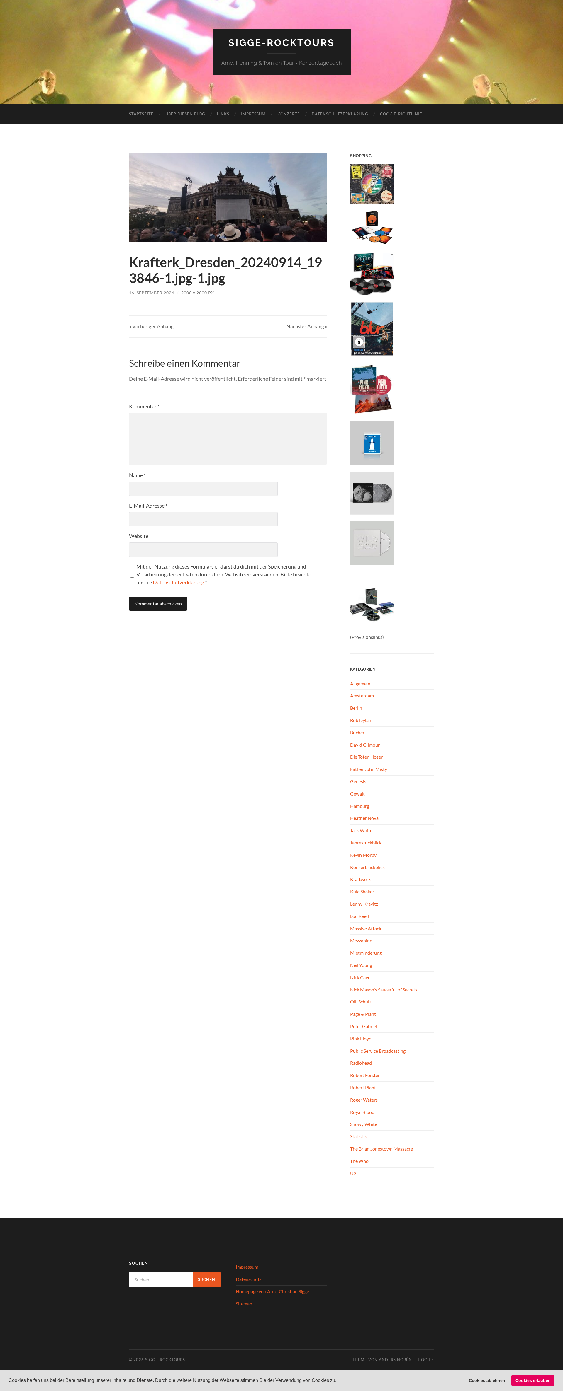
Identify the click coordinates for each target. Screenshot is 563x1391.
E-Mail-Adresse (148, 505)
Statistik (358, 1136)
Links (223, 114)
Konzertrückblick (367, 867)
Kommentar (144, 406)
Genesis (358, 781)
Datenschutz (249, 1279)
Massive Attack (365, 928)
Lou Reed (359, 916)
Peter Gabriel (363, 1026)
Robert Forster (365, 1075)
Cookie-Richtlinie (401, 114)
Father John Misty (368, 769)
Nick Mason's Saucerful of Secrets (383, 989)
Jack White (361, 830)
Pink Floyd (361, 1038)
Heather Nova (364, 818)
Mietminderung (366, 952)
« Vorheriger (151, 326)
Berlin (356, 708)
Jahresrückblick (365, 842)
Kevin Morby (363, 855)
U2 (353, 1173)
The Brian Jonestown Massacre (381, 1148)
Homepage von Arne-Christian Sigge (272, 1291)
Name (137, 475)
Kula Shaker (362, 891)
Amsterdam (362, 695)
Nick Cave (360, 977)
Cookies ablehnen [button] (487, 1380)
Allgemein (360, 683)
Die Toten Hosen (367, 756)
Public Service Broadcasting (378, 1051)
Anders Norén (395, 1359)
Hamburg (359, 806)
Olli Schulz (360, 1001)
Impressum (253, 114)
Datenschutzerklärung (340, 114)
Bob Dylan (360, 720)
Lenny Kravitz (364, 904)
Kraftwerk (360, 879)
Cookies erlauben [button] (533, 1380)
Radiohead (361, 1063)
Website (138, 536)
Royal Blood (362, 1112)
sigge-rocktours (281, 42)
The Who (359, 1161)
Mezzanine (361, 940)
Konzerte (288, 114)
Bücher (357, 732)
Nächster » (306, 326)
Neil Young (361, 965)
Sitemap (244, 1303)
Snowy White (363, 1124)
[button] (338, 1381)
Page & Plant (363, 1014)
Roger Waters (364, 1099)
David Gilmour (365, 744)
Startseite (141, 114)
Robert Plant (363, 1087)
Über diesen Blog (185, 114)
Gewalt (357, 793)
